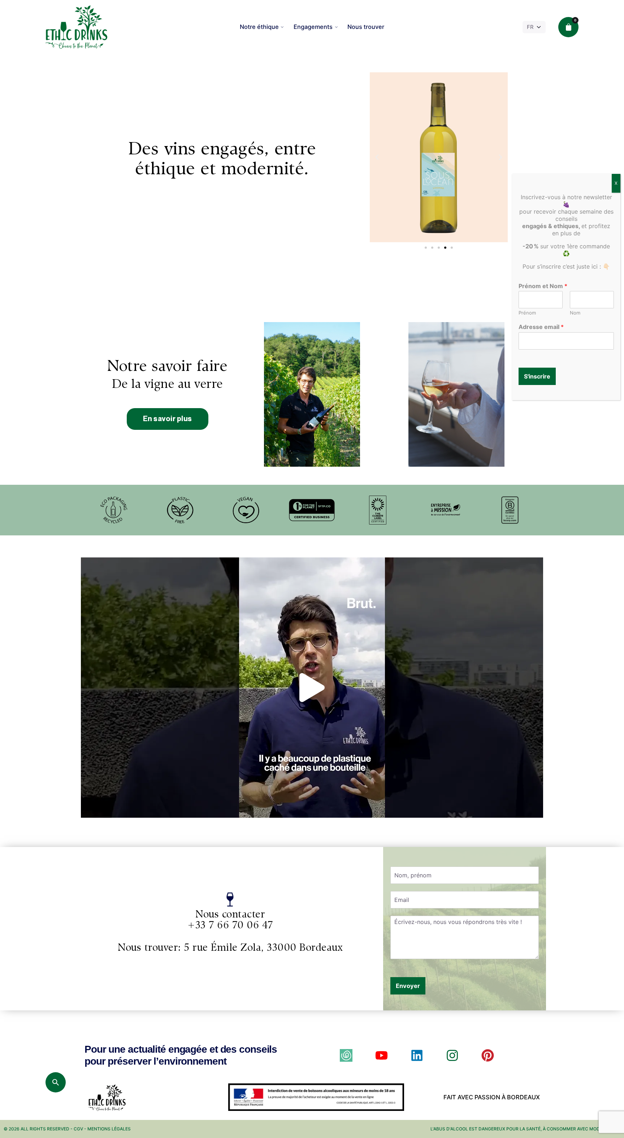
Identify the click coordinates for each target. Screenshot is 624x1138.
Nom (575, 313)
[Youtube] (381, 1055)
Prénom (527, 313)
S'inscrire (537, 376)
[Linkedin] (417, 1055)
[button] (377, 157)
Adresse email (541, 326)
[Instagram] (452, 1055)
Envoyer (408, 985)
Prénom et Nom (543, 286)
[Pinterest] (487, 1055)
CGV (78, 1128)
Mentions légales (109, 1128)
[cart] (568, 27)
